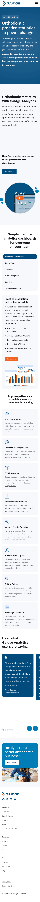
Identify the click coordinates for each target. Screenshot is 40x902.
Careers (4, 846)
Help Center (6, 866)
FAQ (3, 871)
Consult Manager (8, 816)
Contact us (5, 850)
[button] (36, 3)
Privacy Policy (6, 882)
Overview (5, 812)
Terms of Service (7, 886)
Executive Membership (9, 829)
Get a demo (9, 75)
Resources (5, 862)
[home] (11, 3)
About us (5, 841)
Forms (4, 825)
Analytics (5, 820)
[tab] (20, 256)
